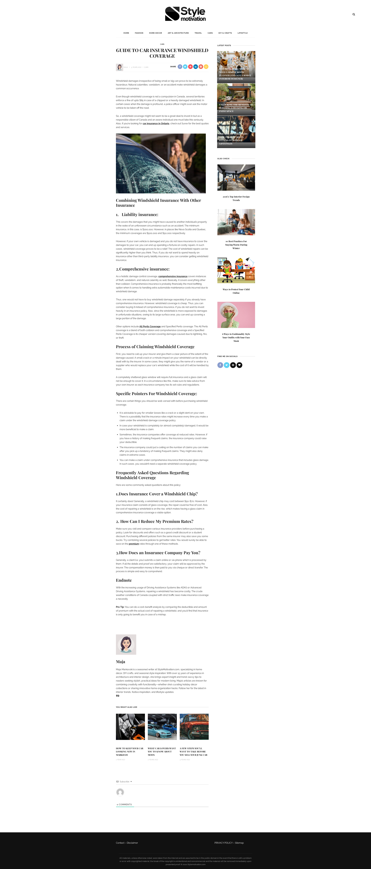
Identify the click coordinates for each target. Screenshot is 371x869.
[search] (354, 14)
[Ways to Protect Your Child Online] (236, 270)
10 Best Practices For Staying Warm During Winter (236, 245)
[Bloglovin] (239, 365)
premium (134, 543)
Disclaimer (132, 842)
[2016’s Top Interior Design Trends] (236, 177)
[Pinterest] (118, 695)
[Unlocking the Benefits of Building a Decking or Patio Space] (236, 96)
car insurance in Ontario (156, 123)
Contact (120, 842)
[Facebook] (116, 695)
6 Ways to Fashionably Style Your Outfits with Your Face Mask (236, 337)
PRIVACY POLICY (223, 842)
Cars (210, 33)
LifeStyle (243, 33)
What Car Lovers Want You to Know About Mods (162, 751)
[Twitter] (227, 365)
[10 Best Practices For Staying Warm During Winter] (236, 222)
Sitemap (239, 842)
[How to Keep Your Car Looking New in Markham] (130, 726)
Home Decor (155, 33)
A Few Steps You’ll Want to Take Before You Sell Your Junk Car (193, 751)
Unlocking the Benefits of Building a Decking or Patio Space (236, 108)
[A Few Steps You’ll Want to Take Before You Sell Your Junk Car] (194, 726)
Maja (126, 67)
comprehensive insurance (173, 276)
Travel (198, 33)
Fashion (139, 33)
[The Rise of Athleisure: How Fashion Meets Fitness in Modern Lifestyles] (236, 129)
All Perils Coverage (150, 326)
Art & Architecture (178, 33)
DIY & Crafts (225, 33)
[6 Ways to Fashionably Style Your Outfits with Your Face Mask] (236, 314)
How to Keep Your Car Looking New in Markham (129, 751)
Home (126, 33)
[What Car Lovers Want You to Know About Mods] (162, 726)
